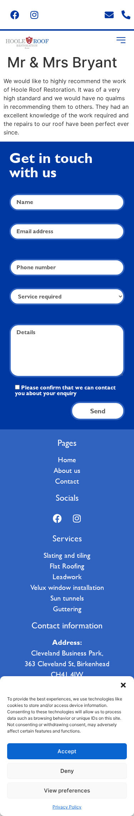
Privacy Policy (67, 807)
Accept (67, 751)
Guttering (67, 609)
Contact (67, 481)
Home (67, 459)
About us (67, 470)
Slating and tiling (67, 555)
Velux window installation (67, 587)
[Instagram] (34, 15)
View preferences (67, 790)
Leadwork (67, 576)
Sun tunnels (67, 598)
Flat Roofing (67, 566)
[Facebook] (15, 15)
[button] (123, 685)
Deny (67, 770)
